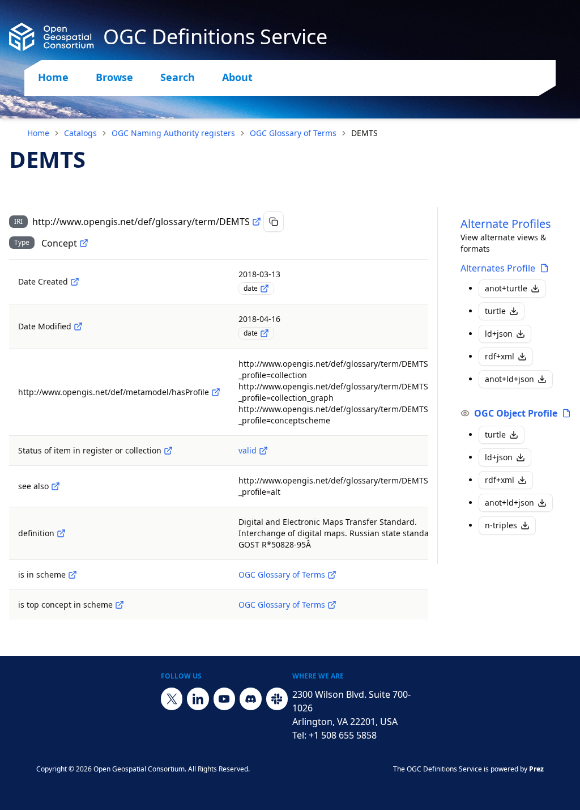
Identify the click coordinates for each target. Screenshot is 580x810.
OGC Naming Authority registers (173, 133)
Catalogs (80, 133)
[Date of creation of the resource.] (74, 281)
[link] (364, 133)
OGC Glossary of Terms (293, 133)
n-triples (501, 525)
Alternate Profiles (505, 223)
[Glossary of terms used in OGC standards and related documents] (331, 574)
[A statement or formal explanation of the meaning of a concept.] (61, 533)
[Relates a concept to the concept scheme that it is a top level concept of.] (119, 604)
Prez (536, 769)
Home (53, 77)
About (237, 77)
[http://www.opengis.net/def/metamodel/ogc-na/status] (168, 450)
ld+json (499, 333)
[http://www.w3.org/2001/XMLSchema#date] (264, 288)
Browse (114, 77)
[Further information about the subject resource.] (55, 486)
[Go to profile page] (544, 268)
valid (247, 450)
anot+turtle (506, 288)
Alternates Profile (497, 268)
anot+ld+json (509, 379)
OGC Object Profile (515, 413)
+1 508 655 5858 (343, 735)
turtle (495, 311)
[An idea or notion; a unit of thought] (83, 243)
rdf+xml (499, 356)
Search (177, 77)
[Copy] (273, 221)
